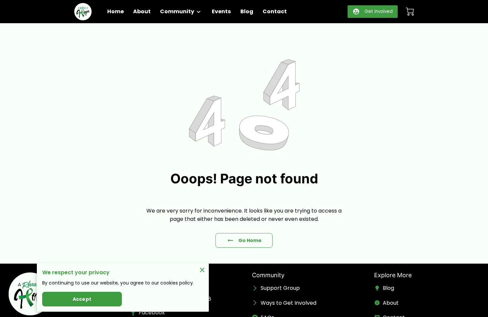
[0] (410, 12)
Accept (82, 299)
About (391, 303)
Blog (388, 288)
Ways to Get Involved (288, 303)
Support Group (280, 288)
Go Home (250, 240)
